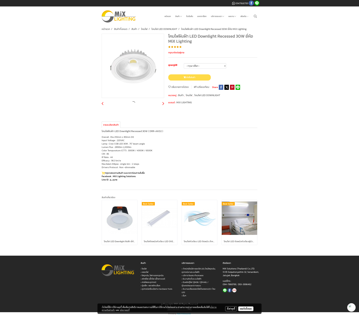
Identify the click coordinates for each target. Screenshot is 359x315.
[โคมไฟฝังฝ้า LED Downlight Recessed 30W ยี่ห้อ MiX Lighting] (133, 66)
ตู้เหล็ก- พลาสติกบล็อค (151, 285)
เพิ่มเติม (243, 16)
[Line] (225, 290)
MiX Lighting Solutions (124, 176)
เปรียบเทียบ (202, 87)
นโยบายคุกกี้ (125, 310)
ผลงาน (231, 16)
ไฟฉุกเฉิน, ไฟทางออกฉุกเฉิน (153, 275)
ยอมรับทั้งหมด (246, 308)
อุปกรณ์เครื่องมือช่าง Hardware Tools (157, 288)
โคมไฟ (189, 95)
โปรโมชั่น (189, 16)
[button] (255, 16)
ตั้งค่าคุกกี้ (231, 308)
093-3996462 (244, 284)
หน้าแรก (167, 16)
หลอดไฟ (145, 272)
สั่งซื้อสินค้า (190, 77)
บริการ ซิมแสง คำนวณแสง (193, 275)
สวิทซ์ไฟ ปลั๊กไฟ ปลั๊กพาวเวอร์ (153, 278)
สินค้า (177, 16)
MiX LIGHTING (184, 102)
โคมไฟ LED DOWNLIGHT (207, 95)
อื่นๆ (184, 295)
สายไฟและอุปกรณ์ (149, 282)
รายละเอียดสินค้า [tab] (111, 124)
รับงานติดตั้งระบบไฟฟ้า (192, 278)
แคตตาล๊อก (202, 16)
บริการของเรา (216, 16)
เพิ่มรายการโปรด (180, 87)
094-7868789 (229, 284)
